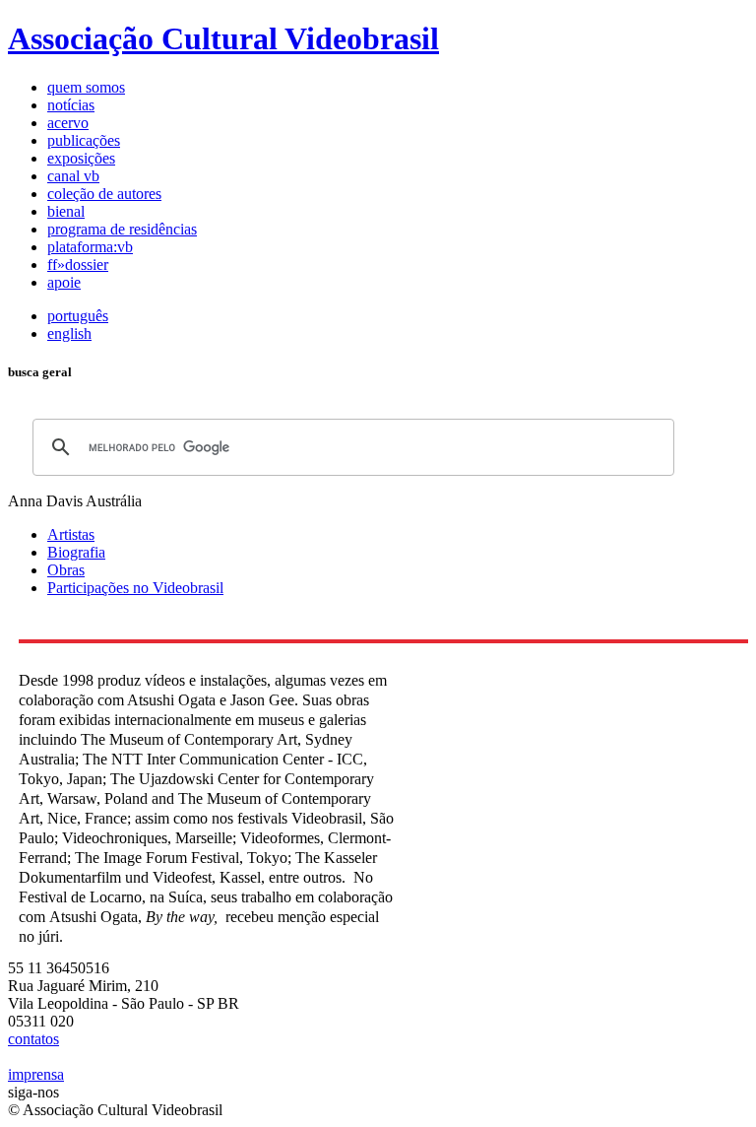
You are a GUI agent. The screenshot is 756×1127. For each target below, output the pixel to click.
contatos (33, 1038)
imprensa (36, 1074)
